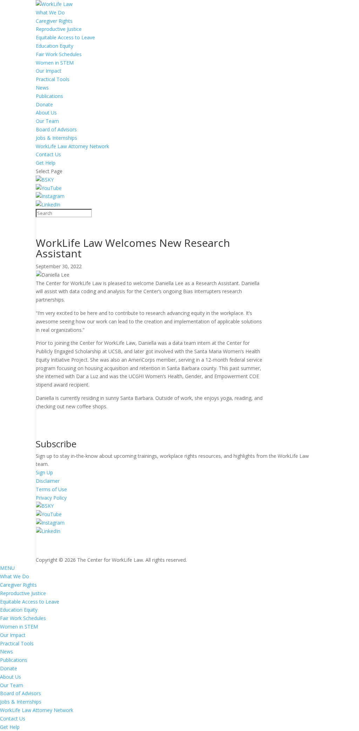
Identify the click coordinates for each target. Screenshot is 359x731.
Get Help (45, 162)
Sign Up (44, 472)
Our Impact (48, 70)
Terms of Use (51, 489)
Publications (49, 96)
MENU (7, 568)
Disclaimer (48, 481)
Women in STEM (55, 62)
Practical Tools (52, 79)
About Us (46, 112)
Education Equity (54, 45)
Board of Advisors (56, 129)
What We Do (50, 12)
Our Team (47, 121)
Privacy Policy (51, 497)
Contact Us (48, 154)
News (42, 87)
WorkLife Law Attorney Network (72, 146)
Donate (44, 104)
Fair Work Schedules (59, 54)
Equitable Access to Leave (65, 37)
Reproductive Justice (59, 29)
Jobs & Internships (56, 137)
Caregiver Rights (54, 21)
